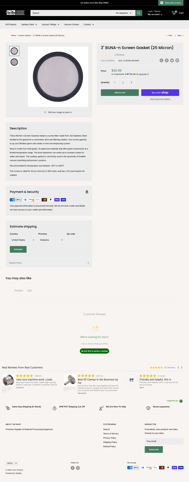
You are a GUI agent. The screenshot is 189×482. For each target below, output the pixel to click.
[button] (145, 74)
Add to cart (119, 92)
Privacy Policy (109, 438)
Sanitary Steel (27, 24)
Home (13, 35)
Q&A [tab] (29, 290)
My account (154, 14)
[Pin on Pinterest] (167, 60)
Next (179, 35)
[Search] (138, 13)
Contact (87, 24)
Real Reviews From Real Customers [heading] (22, 367)
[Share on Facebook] (161, 60)
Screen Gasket (25, 35)
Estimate (18, 249)
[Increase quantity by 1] (131, 82)
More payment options (160, 99)
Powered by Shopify (14, 473)
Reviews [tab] (18, 290)
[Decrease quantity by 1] (114, 82)
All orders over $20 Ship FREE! (95, 3)
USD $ (9, 463)
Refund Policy (15, 263)
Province (42, 234)
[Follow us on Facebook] (73, 468)
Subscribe (154, 449)
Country (14, 234)
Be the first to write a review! (94, 351)
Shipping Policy (110, 442)
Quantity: (105, 82)
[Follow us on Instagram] (78, 468)
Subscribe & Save (173, 3)
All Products (11, 24)
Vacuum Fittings (49, 24)
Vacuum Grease (71, 24)
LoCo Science (107, 61)
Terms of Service (111, 433)
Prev (170, 35)
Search (106, 429)
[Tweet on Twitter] (172, 60)
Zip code (71, 234)
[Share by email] (177, 60)
